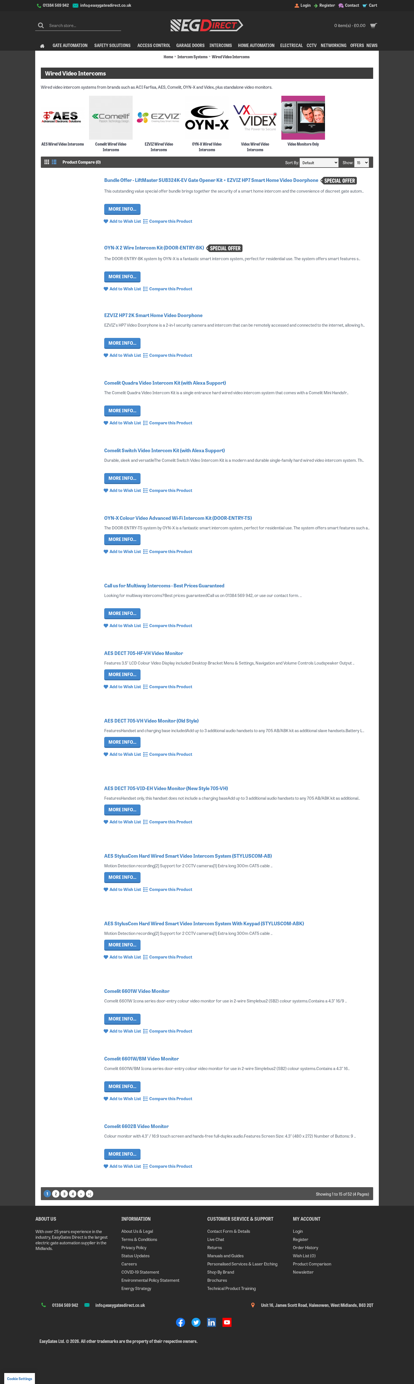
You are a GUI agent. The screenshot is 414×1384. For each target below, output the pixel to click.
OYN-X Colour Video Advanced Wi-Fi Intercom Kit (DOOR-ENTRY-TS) (178, 517)
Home (168, 56)
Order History (305, 1247)
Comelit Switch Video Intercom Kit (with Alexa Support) (164, 450)
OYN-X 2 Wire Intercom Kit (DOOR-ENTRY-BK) (154, 247)
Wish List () (304, 1255)
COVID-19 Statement (140, 1272)
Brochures (217, 1280)
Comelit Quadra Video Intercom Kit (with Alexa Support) (165, 382)
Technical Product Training (231, 1288)
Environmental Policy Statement (150, 1280)
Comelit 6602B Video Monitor (136, 1125)
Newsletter (303, 1272)
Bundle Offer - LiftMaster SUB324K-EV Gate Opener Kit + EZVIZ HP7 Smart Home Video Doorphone (211, 179)
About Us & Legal (137, 1231)
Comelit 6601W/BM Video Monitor (141, 1058)
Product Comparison (312, 1263)
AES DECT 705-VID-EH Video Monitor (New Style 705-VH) (166, 788)
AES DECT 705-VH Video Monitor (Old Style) (151, 720)
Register (300, 1239)
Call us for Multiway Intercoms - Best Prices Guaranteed (164, 585)
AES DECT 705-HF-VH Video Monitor (143, 652)
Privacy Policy (133, 1247)
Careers (129, 1263)
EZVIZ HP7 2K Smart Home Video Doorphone (153, 314)
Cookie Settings (19, 1378)
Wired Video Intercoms (231, 56)
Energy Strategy (136, 1288)
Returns (214, 1247)
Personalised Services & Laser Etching (242, 1263)
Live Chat (215, 1239)
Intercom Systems (192, 56)
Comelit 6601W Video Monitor (137, 990)
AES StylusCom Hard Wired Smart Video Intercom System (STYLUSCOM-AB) (188, 855)
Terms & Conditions (139, 1239)
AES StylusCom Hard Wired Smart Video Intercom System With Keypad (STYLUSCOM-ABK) (204, 923)
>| (89, 1193)
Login (298, 1231)
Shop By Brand (220, 1272)
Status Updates (135, 1255)
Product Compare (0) (82, 162)
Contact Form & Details (228, 1231)
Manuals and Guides (225, 1255)
